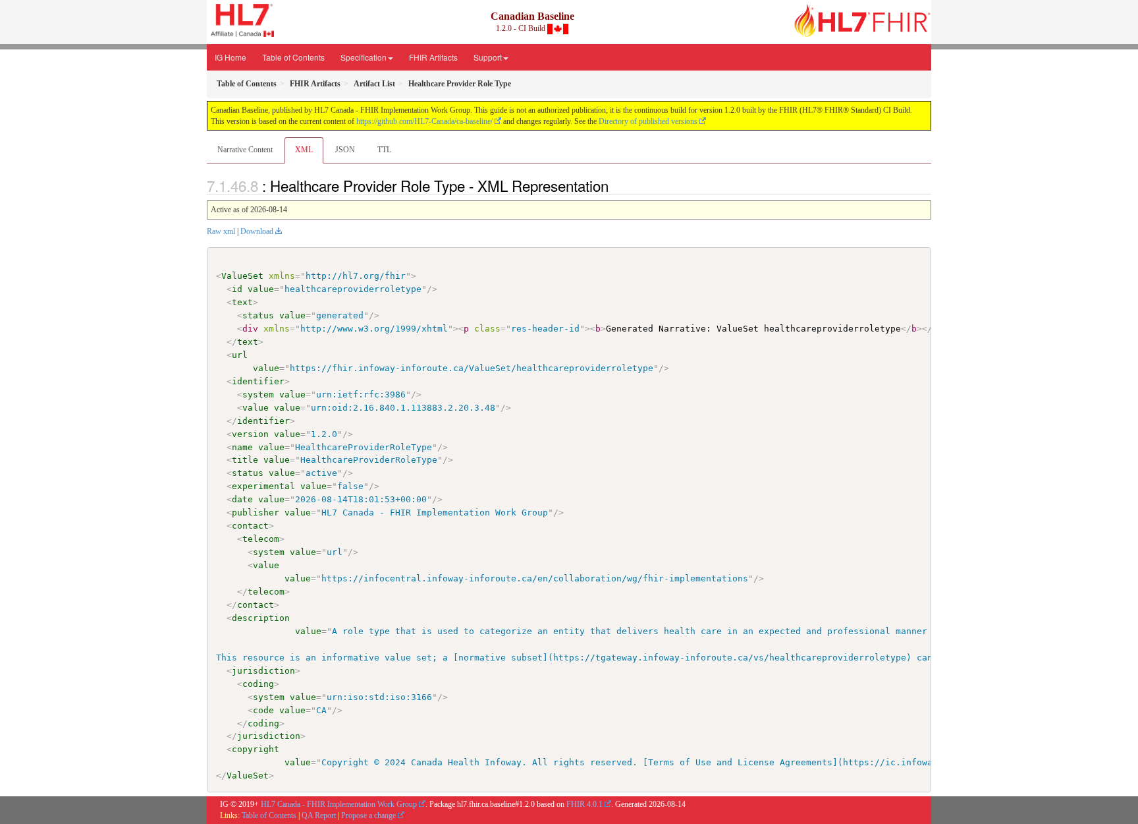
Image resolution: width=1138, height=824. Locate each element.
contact (250, 526)
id (237, 289)
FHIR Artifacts (433, 57)
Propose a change (368, 815)
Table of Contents (293, 57)
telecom (260, 539)
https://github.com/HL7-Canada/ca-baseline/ (424, 121)
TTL (384, 149)
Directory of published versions (648, 121)
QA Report (319, 815)
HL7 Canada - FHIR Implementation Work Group (339, 804)
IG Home (230, 57)
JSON (345, 149)
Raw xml (221, 231)
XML (304, 149)
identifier (258, 381)
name (242, 447)
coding (258, 684)
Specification (363, 57)
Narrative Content (245, 149)
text (242, 302)
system (258, 394)
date (242, 499)
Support (488, 57)
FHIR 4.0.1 (584, 804)
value (261, 289)
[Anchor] (616, 185)
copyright (255, 749)
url (240, 355)
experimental (263, 486)
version (250, 434)
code (263, 710)
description (261, 618)
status (258, 315)
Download (256, 231)
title (245, 460)
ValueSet (242, 276)
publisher (255, 512)
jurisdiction (263, 671)
